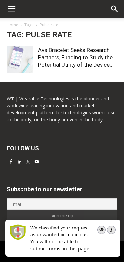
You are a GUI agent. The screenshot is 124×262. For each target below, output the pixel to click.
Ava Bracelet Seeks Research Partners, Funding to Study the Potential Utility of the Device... (76, 57)
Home (12, 25)
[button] (114, 9)
